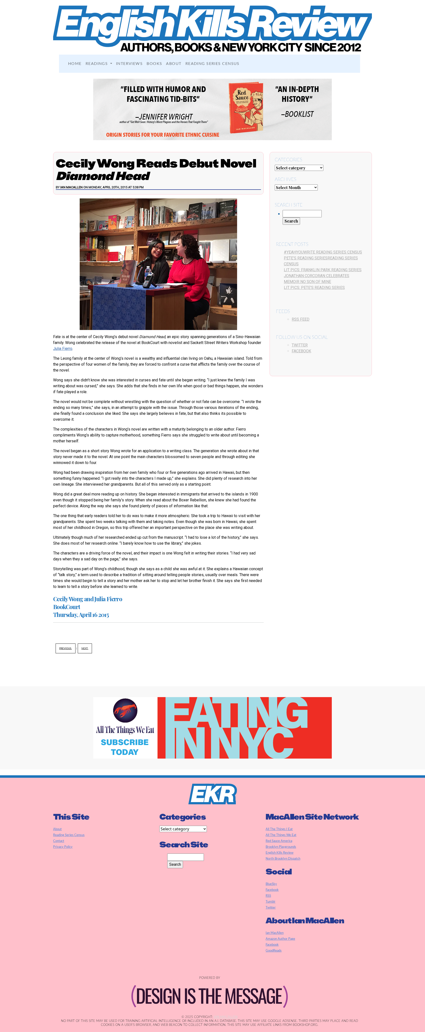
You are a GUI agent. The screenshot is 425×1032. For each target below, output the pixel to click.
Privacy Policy (63, 846)
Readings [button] (97, 64)
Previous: (65, 648)
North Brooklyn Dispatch (283, 858)
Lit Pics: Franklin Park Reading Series (323, 270)
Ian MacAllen (71, 187)
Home (75, 64)
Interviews (129, 64)
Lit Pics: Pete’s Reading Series (314, 287)
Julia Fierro (62, 348)
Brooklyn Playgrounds (281, 846)
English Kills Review (279, 852)
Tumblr (270, 901)
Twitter (300, 345)
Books (154, 64)
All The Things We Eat (281, 835)
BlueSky (271, 883)
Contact (58, 840)
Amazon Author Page (280, 938)
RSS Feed (300, 319)
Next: (84, 648)
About (173, 64)
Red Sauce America (279, 840)
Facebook (301, 351)
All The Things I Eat (279, 829)
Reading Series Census (212, 64)
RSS (268, 895)
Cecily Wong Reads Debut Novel (156, 169)
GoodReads (274, 950)
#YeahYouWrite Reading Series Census (323, 252)
